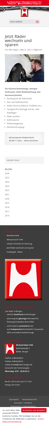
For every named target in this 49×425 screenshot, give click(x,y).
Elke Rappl (13, 49)
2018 (7, 207)
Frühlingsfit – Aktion (14, 252)
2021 (7, 194)
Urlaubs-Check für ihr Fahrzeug (19, 244)
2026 (7, 173)
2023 (7, 186)
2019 (7, 203)
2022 (7, 190)
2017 (7, 211)
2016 (7, 215)
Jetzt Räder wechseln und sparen (20, 248)
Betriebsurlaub (13, 235)
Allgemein (38, 49)
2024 (7, 182)
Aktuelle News (13, 160)
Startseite (14, 399)
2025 (7, 177)
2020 (7, 198)
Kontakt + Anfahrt (23, 403)
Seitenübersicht (29, 399)
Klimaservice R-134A (15, 239)
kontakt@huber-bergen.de (21, 365)
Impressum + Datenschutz (23, 406)
